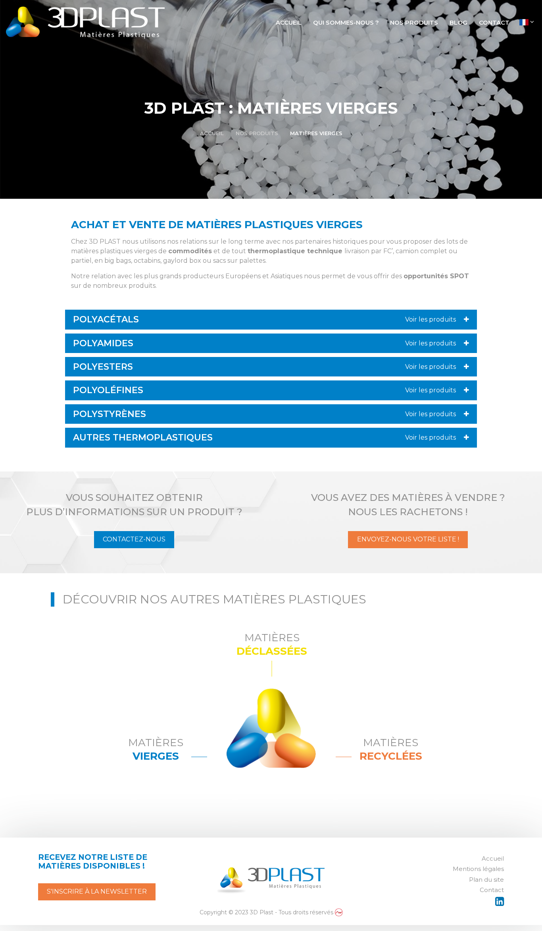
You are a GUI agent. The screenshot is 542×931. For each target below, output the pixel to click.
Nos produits (414, 22)
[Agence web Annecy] (339, 912)
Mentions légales (478, 869)
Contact (494, 22)
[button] (271, 319)
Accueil (289, 22)
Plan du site (486, 879)
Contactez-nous (134, 539)
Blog (458, 22)
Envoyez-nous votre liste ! (408, 539)
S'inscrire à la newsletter (97, 891)
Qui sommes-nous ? (346, 22)
